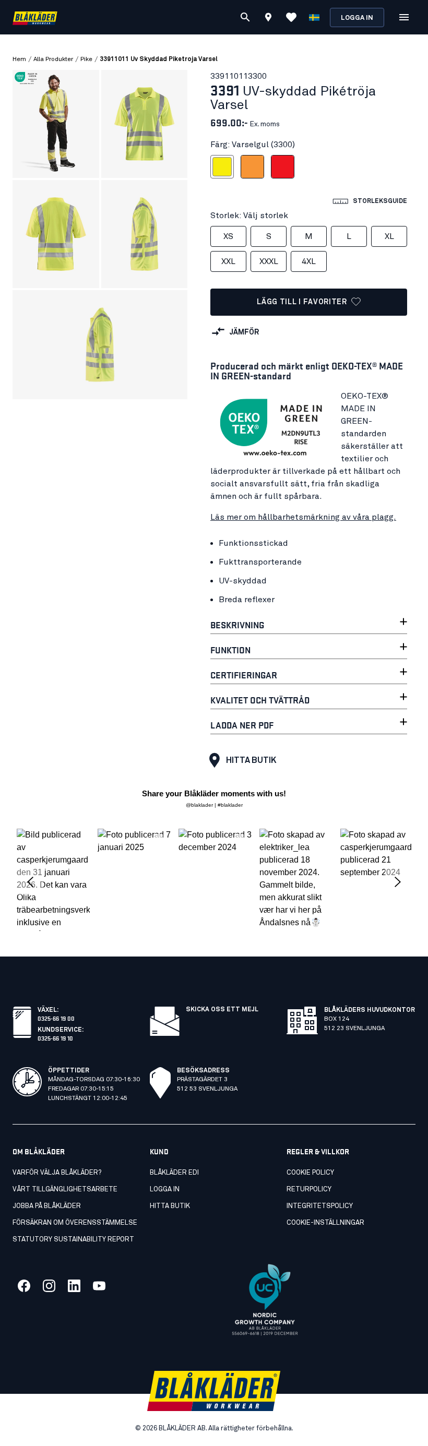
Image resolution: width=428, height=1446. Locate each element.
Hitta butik (251, 760)
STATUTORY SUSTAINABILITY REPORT (73, 1239)
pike (86, 59)
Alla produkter (53, 59)
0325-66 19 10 (55, 1038)
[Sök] (245, 17)
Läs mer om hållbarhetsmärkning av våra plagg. (303, 517)
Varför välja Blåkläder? (57, 1172)
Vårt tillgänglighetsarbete (65, 1189)
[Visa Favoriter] (291, 17)
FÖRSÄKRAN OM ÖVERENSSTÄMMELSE (75, 1223)
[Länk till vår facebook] (24, 1285)
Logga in (357, 18)
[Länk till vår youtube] (99, 1285)
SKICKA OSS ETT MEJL (222, 1010)
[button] (53, 880)
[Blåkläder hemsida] (35, 17)
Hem (19, 59)
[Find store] (268, 18)
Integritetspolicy (320, 1206)
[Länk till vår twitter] (49, 1285)
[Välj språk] (314, 17)
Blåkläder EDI (174, 1172)
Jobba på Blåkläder (47, 1206)
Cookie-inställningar (325, 1223)
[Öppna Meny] (404, 17)
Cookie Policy (310, 1172)
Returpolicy (309, 1189)
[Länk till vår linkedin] (74, 1285)
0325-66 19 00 (56, 1018)
